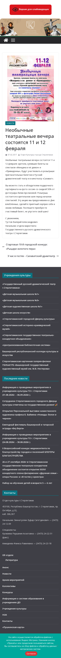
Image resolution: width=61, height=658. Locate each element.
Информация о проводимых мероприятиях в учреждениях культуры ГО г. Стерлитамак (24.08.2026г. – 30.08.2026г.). (26, 438)
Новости (10, 123)
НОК (4, 614)
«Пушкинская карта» (13, 627)
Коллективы (8, 586)
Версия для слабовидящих (33, 9)
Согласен (31, 653)
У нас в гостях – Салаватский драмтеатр (31, 256)
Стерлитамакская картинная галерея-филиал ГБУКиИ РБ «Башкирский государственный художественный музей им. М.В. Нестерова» (26, 365)
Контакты (7, 621)
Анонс (5, 567)
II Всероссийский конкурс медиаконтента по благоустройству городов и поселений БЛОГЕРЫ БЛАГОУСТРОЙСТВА (28, 452)
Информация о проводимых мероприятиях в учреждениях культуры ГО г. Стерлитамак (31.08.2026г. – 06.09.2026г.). (26, 391)
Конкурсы (7, 592)
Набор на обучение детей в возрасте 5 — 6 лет (27, 483)
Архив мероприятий (13, 580)
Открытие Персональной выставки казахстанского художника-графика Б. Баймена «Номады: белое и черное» (29, 415)
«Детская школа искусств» (16, 312)
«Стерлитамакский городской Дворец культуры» (28, 318)
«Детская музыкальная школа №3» (20, 300)
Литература (11, 560)
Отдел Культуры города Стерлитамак (36, 154)
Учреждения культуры (14, 608)
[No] (57, 645)
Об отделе (7, 555)
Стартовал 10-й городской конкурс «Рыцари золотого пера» (26, 246)
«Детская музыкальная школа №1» (20, 294)
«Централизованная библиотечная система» (26, 345)
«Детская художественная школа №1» (22, 306)
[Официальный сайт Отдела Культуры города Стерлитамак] (30, 20)
